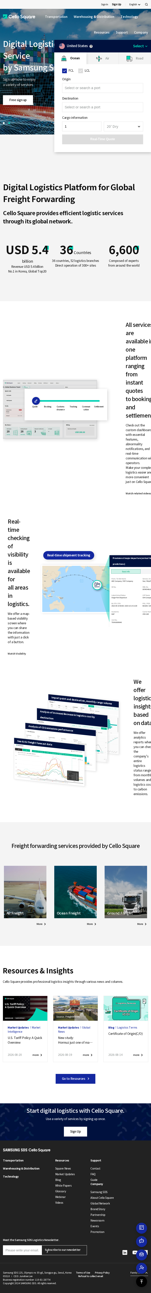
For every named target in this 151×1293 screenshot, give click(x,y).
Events (94, 1226)
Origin (66, 79)
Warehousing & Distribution (94, 17)
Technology (129, 17)
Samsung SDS (99, 1192)
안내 (91, 46)
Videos (59, 1202)
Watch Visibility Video (17, 654)
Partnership (97, 1215)
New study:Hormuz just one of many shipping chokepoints (75, 1040)
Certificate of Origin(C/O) (125, 1034)
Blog (58, 1180)
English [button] (133, 4)
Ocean (75, 58)
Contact (95, 1168)
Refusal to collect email (90, 1276)
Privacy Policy (102, 1272)
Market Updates (65, 1174)
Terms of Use (83, 1272)
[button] (19, 16)
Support (122, 32)
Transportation (56, 17)
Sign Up (75, 1131)
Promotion (97, 1232)
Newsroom (97, 1220)
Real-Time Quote (102, 139)
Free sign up (18, 100)
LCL (87, 70)
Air (107, 58)
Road (139, 58)
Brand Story (97, 1209)
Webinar (60, 1197)
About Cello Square (102, 1198)
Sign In (104, 4)
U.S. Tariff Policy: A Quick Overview (25, 1040)
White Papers (63, 1185)
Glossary (60, 1191)
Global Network (100, 1203)
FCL (71, 70)
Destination (70, 98)
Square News (63, 1168)
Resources (101, 32)
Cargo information (74, 118)
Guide (94, 1180)
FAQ (93, 1174)
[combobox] (123, 126)
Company (141, 32)
